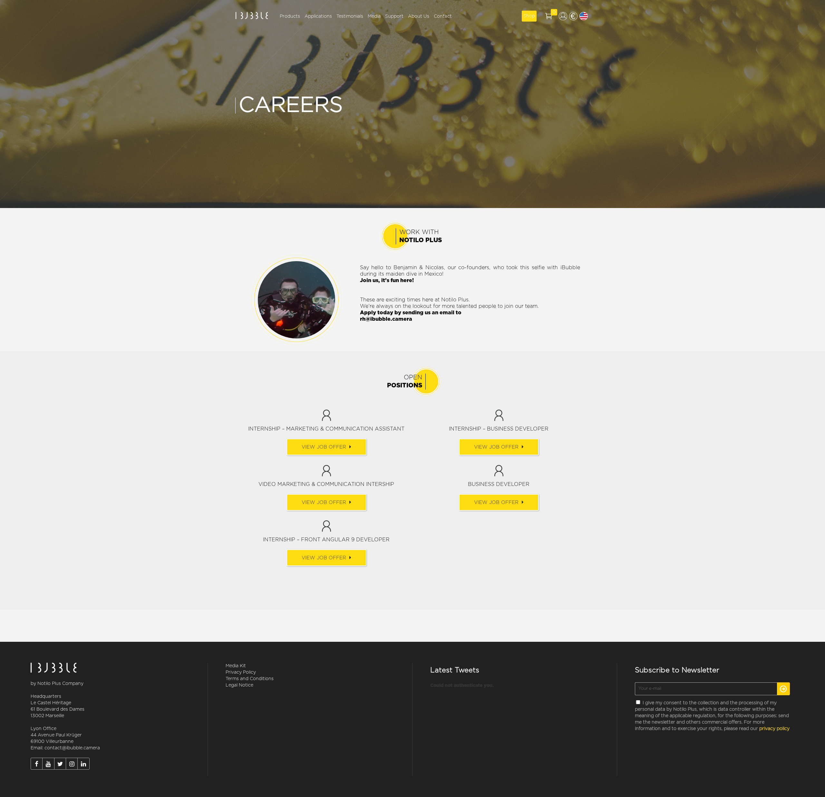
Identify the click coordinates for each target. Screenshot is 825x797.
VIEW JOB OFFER (324, 447)
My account (563, 16)
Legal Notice (239, 685)
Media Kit (236, 666)
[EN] (583, 16)
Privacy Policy (241, 672)
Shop (529, 16)
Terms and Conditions (250, 679)
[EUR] (573, 16)
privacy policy (774, 728)
